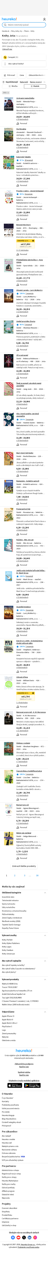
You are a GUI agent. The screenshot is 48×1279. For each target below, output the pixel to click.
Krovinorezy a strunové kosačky (14, 911)
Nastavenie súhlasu (9, 1150)
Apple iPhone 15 (8, 1016)
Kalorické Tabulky (23, 157)
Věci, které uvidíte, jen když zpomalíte (27, 415)
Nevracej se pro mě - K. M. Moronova (31, 712)
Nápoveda (6, 1198)
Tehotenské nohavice (10, 900)
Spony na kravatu (8, 904)
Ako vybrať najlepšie (11, 960)
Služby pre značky (9, 1184)
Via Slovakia (21, 129)
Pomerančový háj (23, 509)
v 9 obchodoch (21, 631)
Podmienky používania (10, 1105)
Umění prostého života (25, 321)
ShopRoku (6, 1211)
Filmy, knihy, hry (16, 31)
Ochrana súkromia (9, 1153)
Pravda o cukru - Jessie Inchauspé (30, 191)
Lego (4, 1030)
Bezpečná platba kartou (11, 1156)
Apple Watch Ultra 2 (9, 1023)
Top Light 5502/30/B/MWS (12, 997)
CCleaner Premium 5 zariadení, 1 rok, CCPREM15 (20, 1001)
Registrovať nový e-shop (11, 1174)
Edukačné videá (8, 1194)
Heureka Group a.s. (28, 1244)
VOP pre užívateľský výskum (12, 1160)
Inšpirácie (5, 1222)
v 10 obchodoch (22, 119)
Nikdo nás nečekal (23, 833)
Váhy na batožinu (8, 907)
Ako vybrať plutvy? (9, 972)
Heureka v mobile (8, 1139)
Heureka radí (7, 1143)
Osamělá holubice (23, 607)
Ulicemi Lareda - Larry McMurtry (29, 290)
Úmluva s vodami (23, 743)
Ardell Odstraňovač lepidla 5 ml (13, 994)
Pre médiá (5, 1112)
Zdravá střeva (22, 677)
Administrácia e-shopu (10, 1170)
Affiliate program (8, 1191)
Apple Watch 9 (7, 1019)
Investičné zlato (8, 897)
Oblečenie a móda (9, 1040)
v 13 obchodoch (22, 215)
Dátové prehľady (8, 1187)
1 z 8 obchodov (22, 702)
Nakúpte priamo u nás (10, 1146)
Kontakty (5, 1101)
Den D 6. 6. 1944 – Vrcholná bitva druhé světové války (29, 642)
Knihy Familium (7, 950)
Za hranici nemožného (25, 98)
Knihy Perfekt (7, 940)
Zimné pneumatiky (9, 1033)
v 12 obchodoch (22, 181)
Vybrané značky (9, 935)
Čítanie (26, 31)
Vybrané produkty (10, 979)
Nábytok (5, 1037)
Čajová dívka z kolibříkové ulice (29, 771)
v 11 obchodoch (22, 346)
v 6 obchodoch (21, 530)
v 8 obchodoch (21, 281)
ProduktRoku (7, 1215)
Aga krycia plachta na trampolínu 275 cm (17, 990)
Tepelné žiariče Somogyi (11, 924)
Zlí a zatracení (22, 355)
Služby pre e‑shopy (9, 1177)
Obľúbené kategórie (11, 892)
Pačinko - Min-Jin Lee (24, 540)
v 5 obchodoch (21, 499)
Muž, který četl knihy (24, 453)
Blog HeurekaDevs (9, 1119)
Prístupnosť (6, 1126)
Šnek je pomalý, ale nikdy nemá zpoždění (28, 384)
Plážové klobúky (8, 914)
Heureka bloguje (8, 1115)
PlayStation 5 (7, 1026)
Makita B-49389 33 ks (10, 984)
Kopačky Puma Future (10, 928)
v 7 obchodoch (21, 761)
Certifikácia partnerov (10, 1218)
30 (37, 875)
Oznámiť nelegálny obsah (11, 1122)
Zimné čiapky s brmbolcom (12, 918)
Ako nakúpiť (6, 1136)
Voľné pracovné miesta (10, 1108)
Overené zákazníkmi (9, 1208)
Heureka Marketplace (10, 1181)
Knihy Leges (6, 947)
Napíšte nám (24, 1067)
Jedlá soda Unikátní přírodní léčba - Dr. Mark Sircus (30, 571)
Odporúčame (8, 1011)
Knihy (32, 31)
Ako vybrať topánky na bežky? (13, 965)
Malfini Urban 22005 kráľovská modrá (15, 1004)
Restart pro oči (22, 805)
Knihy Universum (8, 953)
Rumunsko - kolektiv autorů (27, 481)
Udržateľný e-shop (9, 1225)
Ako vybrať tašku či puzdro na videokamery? (18, 969)
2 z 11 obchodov (22, 250)
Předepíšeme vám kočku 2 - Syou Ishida (29, 261)
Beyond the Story (23, 225)
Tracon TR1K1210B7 (9, 987)
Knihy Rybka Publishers (11, 943)
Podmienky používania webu (28, 1247)
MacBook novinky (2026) (11, 921)
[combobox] (24, 24)
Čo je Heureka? (7, 1098)
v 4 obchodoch (21, 854)
